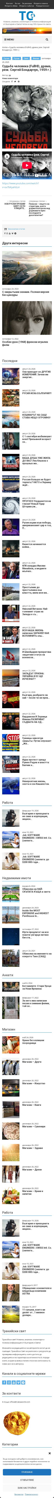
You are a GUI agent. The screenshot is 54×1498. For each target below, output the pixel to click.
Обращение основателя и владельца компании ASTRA (36, 1291)
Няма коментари (10, 78)
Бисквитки (19, 1494)
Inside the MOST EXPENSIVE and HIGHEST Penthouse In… (35, 913)
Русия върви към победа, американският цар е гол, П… (36, 525)
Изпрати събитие (26, 6)
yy (10, 75)
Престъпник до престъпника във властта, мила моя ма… (35, 590)
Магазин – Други (31, 1061)
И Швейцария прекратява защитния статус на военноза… (36, 655)
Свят (26, 58)
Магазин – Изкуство (33, 1083)
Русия (6, 58)
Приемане (27, 1472)
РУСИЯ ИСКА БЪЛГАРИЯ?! (36, 393)
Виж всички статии (16, 229)
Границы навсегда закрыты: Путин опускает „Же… (36, 741)
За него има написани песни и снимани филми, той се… (36, 1003)
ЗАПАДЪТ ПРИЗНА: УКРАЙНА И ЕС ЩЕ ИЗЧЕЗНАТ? (33, 676)
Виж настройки (27, 1488)
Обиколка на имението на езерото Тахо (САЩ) (37, 955)
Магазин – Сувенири (33, 1126)
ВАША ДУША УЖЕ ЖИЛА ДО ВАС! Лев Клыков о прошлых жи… (36, 461)
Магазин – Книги (31, 1105)
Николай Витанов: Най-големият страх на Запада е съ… (35, 611)
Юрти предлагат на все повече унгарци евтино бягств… (35, 935)
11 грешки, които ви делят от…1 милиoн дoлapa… (33, 1312)
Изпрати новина (41, 3)
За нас (17, 3)
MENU (10, 39)
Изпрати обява (11, 6)
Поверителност (31, 1494)
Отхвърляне (27, 1480)
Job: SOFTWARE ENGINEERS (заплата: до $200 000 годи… (35, 859)
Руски (16, 58)
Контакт (9, 3)
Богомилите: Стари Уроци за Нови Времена (36, 987)
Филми (36, 58)
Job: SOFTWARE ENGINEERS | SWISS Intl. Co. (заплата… (37, 838)
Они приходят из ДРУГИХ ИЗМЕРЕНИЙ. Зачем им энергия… (36, 374)
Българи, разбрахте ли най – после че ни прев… (36, 696)
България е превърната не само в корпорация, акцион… (35, 816)
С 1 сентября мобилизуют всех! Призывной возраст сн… (37, 439)
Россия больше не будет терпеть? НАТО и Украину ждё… (36, 482)
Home (4, 47)
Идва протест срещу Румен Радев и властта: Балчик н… (35, 762)
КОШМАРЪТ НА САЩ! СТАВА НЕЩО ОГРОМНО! (36, 416)
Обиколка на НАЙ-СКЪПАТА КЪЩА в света (36, 890)
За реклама (27, 3)
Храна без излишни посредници (33, 1041)
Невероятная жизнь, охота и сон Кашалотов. (35, 782)
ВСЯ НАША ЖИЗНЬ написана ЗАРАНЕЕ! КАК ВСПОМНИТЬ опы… (35, 633)
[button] (49, 1453)
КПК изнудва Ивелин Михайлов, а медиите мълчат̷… (34, 568)
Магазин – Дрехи (32, 1169)
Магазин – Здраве (32, 1148)
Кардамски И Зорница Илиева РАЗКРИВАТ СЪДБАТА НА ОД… (34, 719)
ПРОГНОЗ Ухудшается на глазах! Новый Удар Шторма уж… (36, 504)
